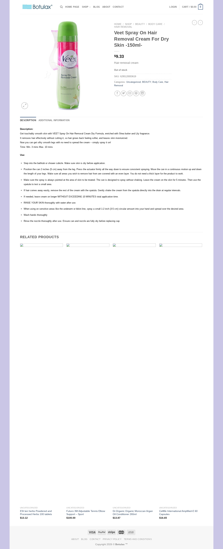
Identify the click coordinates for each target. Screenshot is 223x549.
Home (117, 24)
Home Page (72, 7)
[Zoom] (24, 105)
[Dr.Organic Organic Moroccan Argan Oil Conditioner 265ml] (134, 374)
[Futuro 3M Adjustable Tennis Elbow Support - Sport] (87, 374)
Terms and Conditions (138, 539)
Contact (118, 7)
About (106, 7)
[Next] (202, 384)
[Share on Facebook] (117, 93)
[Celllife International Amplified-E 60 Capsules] (180, 374)
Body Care (155, 24)
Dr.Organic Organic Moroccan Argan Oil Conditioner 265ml (133, 513)
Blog (96, 7)
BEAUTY (140, 24)
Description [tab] (28, 120)
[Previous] (20, 384)
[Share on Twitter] (123, 93)
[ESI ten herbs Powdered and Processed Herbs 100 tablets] (41, 374)
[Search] (61, 7)
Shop (85, 7)
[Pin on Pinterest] (136, 93)
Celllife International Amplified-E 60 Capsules (178, 513)
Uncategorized (133, 82)
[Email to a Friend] (130, 93)
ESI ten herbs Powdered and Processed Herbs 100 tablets (36, 513)
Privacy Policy (112, 539)
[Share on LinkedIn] (142, 93)
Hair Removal (123, 27)
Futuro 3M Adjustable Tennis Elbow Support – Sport (85, 513)
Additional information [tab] (54, 120)
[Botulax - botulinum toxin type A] (37, 7)
